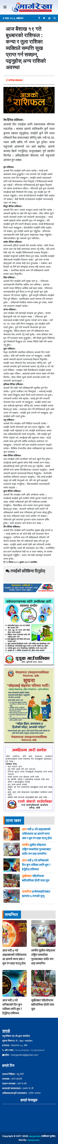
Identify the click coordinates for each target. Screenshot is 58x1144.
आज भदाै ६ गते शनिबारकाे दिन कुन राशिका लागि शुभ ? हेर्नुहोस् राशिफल (12, 1007)
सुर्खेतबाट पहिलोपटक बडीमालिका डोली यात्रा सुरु (42, 1005)
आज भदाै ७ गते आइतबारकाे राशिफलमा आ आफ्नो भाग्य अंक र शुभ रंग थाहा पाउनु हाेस (14, 957)
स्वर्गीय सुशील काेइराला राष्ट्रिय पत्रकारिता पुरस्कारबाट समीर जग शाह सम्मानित (43, 957)
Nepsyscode (33, 1140)
